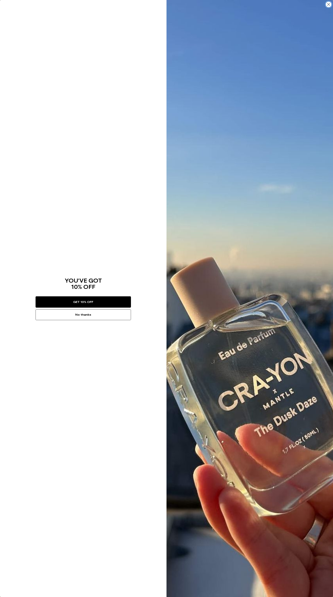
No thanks (83, 314)
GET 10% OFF (83, 302)
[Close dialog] (329, 4)
